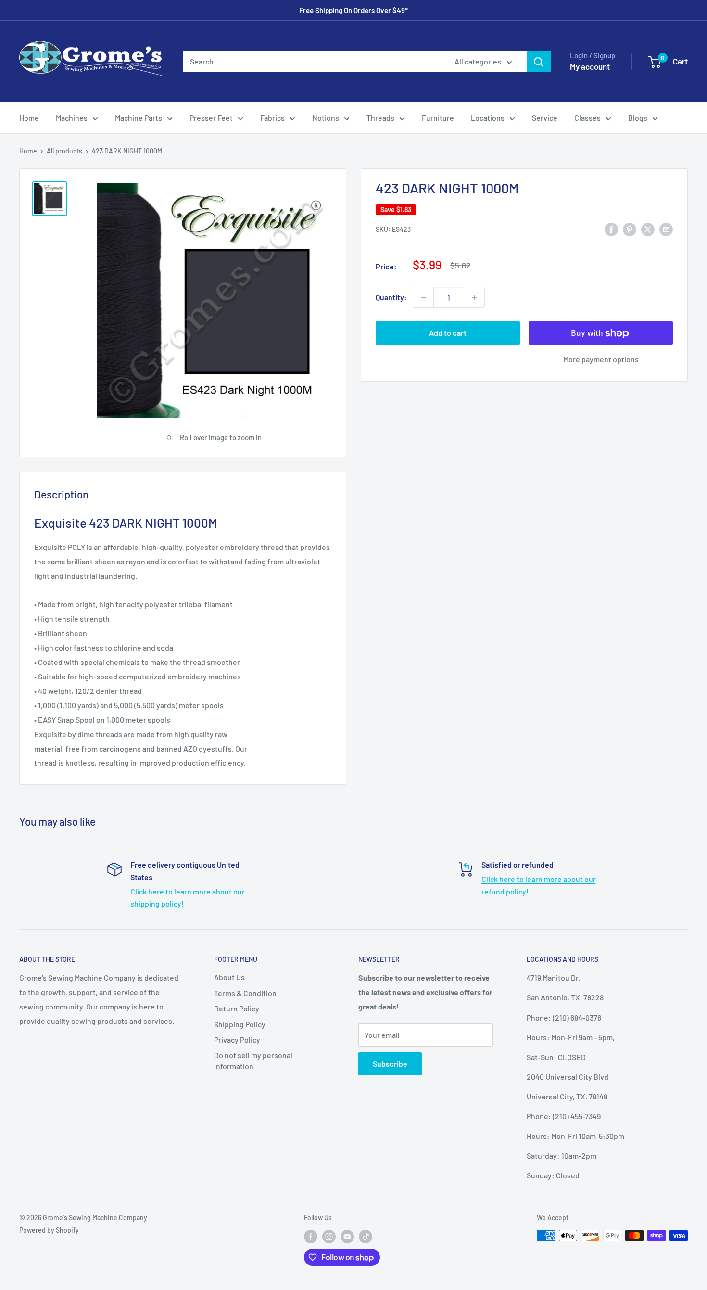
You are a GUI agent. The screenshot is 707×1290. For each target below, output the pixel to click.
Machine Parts (138, 117)
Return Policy (236, 1008)
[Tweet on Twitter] (648, 228)
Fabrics (272, 117)
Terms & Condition (245, 992)
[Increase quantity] (474, 298)
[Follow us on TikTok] (365, 1236)
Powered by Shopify (49, 1230)
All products (64, 151)
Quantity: (391, 297)
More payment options (601, 359)
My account (590, 66)
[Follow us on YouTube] (347, 1236)
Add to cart (448, 333)
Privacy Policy (237, 1039)
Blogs (637, 117)
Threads (380, 117)
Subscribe (390, 1063)
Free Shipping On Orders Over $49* (353, 10)
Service (544, 117)
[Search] (539, 61)
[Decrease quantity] (423, 298)
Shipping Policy (239, 1024)
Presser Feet (211, 117)
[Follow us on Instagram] (329, 1236)
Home (29, 117)
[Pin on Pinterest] (629, 228)
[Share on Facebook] (611, 228)
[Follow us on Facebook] (310, 1236)
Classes (587, 117)
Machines (72, 117)
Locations (488, 117)
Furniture (438, 117)
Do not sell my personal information (253, 1060)
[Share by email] (666, 228)
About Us (229, 977)
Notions (325, 117)
